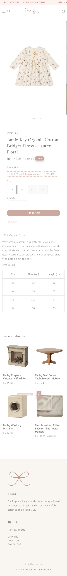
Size (9, 181)
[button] (3, 11)
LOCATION (13, 540)
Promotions (13, 167)
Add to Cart (33, 212)
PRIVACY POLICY (24, 569)
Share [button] (14, 222)
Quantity (11, 198)
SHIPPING (13, 536)
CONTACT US (14, 544)
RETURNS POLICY (42, 569)
